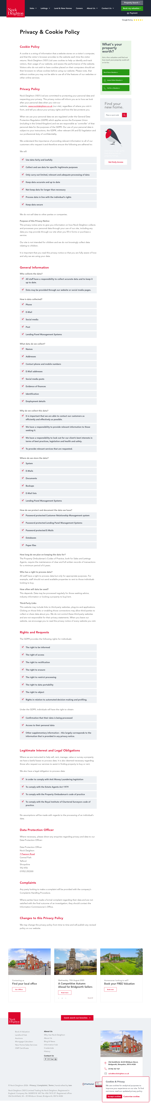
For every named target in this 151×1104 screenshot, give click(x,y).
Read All (90, 998)
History (47, 1051)
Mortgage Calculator (24, 1041)
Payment (133, 13)
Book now (110, 989)
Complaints (42, 1085)
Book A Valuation (22, 1032)
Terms (51, 1085)
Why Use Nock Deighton (54, 1035)
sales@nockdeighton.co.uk (118, 1073)
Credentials (49, 1048)
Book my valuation (131, 8)
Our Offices (19, 989)
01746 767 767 (114, 1069)
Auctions (19, 1038)
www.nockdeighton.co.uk (40, 106)
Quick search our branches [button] (77, 1018)
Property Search (131, 3)
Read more (64, 992)
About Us (48, 1038)
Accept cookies (114, 1096)
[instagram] (48, 1059)
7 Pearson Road (27, 854)
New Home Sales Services (26, 1045)
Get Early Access (115, 162)
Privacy (33, 1085)
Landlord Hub (21, 1035)
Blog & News (49, 1041)
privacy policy (136, 1091)
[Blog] (45, 1059)
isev (70, 1085)
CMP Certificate (22, 1048)
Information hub (51, 1045)
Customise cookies (131, 1096)
